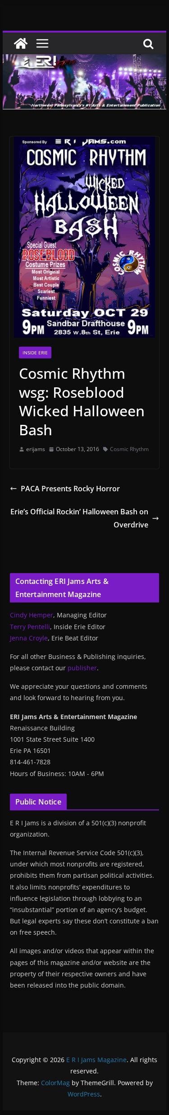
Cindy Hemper (31, 615)
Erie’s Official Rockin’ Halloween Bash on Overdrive (79, 518)
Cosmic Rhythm (129, 449)
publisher (82, 667)
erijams (35, 449)
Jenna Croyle (29, 638)
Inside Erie (35, 352)
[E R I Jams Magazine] (21, 43)
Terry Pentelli (30, 626)
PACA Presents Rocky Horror (70, 489)
